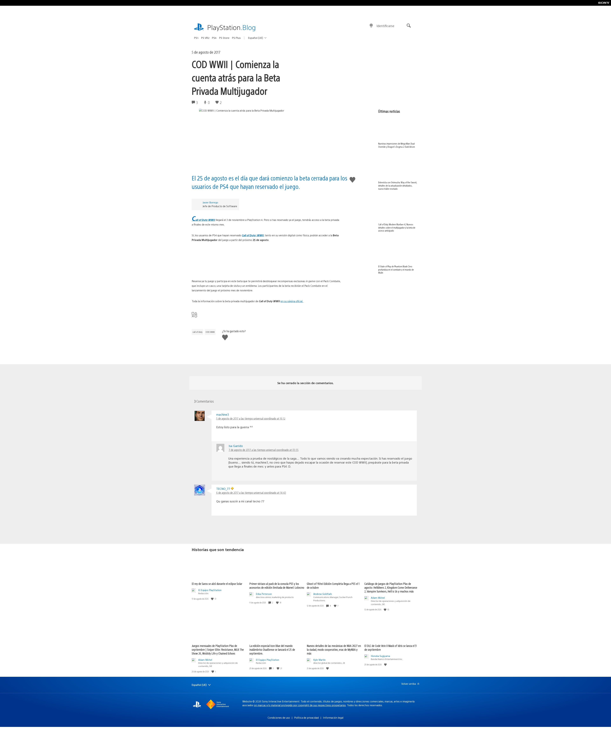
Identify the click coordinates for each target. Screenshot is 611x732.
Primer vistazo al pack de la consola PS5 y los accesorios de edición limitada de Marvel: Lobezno (276, 585)
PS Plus (236, 37)
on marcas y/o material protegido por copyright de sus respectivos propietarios (300, 705)
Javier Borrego (210, 202)
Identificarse (385, 26)
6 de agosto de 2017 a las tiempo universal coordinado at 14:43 (251, 492)
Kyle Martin (319, 659)
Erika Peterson (264, 593)
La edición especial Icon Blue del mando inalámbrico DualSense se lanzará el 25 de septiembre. (272, 649)
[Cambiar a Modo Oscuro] (371, 26)
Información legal (333, 717)
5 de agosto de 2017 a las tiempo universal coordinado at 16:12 (250, 418)
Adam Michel (378, 597)
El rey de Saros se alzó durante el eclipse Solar (217, 583)
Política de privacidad (306, 717)
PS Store (224, 37)
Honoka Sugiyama (380, 655)
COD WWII (210, 332)
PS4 (214, 37)
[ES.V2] (266, 261)
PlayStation (231, 27)
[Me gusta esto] (212, 598)
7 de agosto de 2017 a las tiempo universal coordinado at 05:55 (263, 450)
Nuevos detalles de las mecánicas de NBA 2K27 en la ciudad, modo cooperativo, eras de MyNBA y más (334, 649)
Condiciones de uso (279, 717)
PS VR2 (205, 37)
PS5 (196, 37)
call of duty (197, 332)
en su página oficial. (292, 301)
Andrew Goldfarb (322, 593)
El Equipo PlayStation (209, 589)
